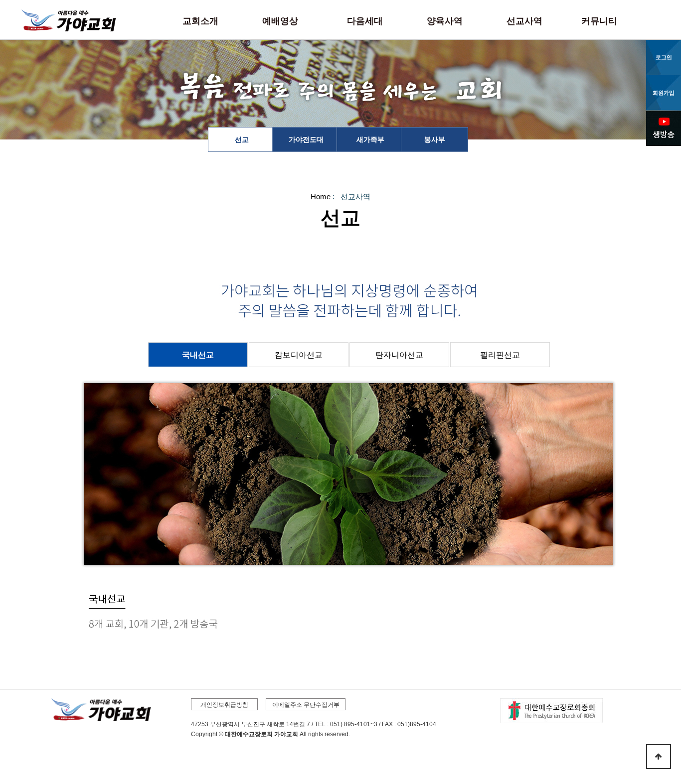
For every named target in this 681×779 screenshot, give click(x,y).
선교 (242, 139)
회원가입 (664, 93)
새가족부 (370, 139)
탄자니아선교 (399, 355)
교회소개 (200, 21)
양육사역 (445, 21)
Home (321, 196)
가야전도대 (306, 139)
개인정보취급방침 (224, 704)
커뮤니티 (599, 21)
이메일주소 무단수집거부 (306, 704)
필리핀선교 (500, 355)
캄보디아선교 (299, 355)
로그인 (664, 57)
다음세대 (365, 21)
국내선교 (198, 355)
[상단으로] (658, 756)
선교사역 (524, 21)
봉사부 (434, 139)
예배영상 (280, 21)
